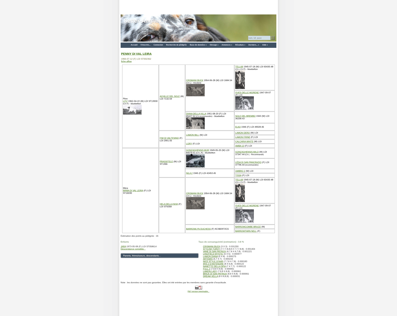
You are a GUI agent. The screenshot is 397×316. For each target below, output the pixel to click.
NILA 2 (189, 173)
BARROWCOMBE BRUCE (248, 226)
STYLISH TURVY (211, 249)
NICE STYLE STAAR (213, 261)
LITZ (125, 101)
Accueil (134, 45)
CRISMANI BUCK (194, 80)
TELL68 (239, 66)
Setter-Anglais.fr (145, 21)
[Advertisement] (198, 7)
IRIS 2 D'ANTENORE (213, 264)
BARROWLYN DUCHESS (198, 229)
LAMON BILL (192, 135)
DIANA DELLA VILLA (196, 113)
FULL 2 (206, 269)
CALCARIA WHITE (244, 141)
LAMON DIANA (210, 256)
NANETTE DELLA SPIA (214, 266)
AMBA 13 (239, 146)
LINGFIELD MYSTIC (213, 254)
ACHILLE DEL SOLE (170, 96)
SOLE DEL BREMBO (245, 116)
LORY (189, 143)
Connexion (158, 45)
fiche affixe (126, 61)
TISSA (238, 175)
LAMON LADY (210, 271)
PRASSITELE (166, 161)
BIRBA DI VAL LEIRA (133, 190)
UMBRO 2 (240, 171)
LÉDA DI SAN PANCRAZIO (248, 162)
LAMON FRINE (242, 137)
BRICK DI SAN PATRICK (215, 274)
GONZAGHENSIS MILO (247, 152)
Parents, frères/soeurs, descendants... (142, 255)
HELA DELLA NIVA (169, 204)
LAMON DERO (242, 133)
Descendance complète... (133, 249)
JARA (123, 246)
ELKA (238, 127)
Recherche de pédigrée (176, 45)
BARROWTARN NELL (246, 231)
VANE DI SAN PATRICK (214, 251)
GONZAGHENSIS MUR (197, 150)
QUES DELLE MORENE (247, 92)
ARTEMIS (208, 259)
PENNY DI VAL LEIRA (136, 53)
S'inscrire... (145, 45)
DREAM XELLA (210, 276)
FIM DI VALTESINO (169, 138)
